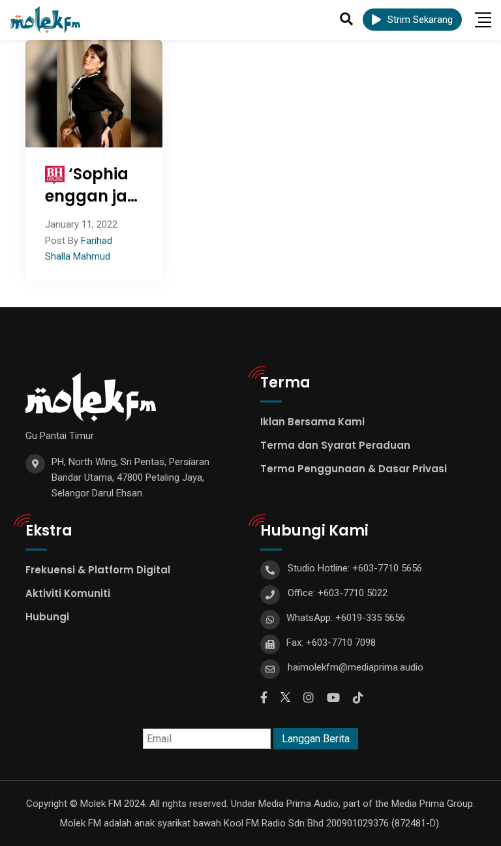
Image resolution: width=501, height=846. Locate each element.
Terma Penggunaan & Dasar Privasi (353, 469)
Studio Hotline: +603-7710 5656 (355, 568)
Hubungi (47, 617)
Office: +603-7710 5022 (337, 593)
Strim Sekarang (420, 19)
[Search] (346, 19)
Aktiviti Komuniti (67, 593)
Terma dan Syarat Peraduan (335, 445)
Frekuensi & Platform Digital (97, 570)
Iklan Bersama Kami (312, 422)
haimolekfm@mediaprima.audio (355, 667)
